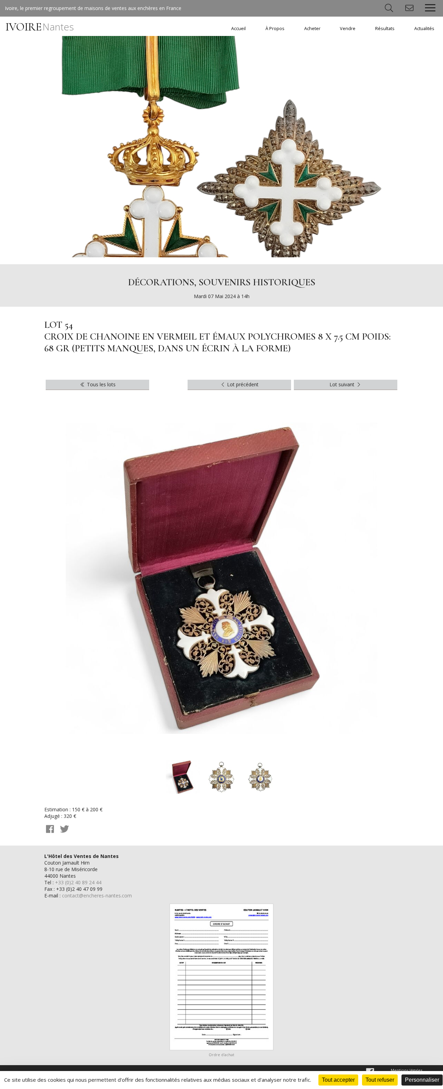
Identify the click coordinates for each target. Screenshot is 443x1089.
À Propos (274, 28)
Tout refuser (379, 1080)
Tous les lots (100, 384)
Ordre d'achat (221, 1054)
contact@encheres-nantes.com (97, 895)
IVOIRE (40, 27)
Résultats (385, 28)
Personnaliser (422, 1080)
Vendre (347, 28)
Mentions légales (406, 1070)
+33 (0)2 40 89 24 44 (78, 882)
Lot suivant (342, 384)
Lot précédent (242, 384)
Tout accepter (338, 1080)
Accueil (238, 28)
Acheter (312, 28)
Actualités (424, 28)
